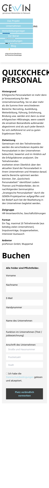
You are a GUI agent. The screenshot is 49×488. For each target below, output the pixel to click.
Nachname (12, 284)
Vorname (11, 275)
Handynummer (14, 307)
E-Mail (9, 298)
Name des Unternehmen (19, 320)
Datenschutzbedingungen (20, 377)
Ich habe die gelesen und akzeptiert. (24, 377)
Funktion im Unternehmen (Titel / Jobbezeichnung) (24, 333)
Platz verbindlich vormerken (24, 394)
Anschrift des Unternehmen (21, 344)
